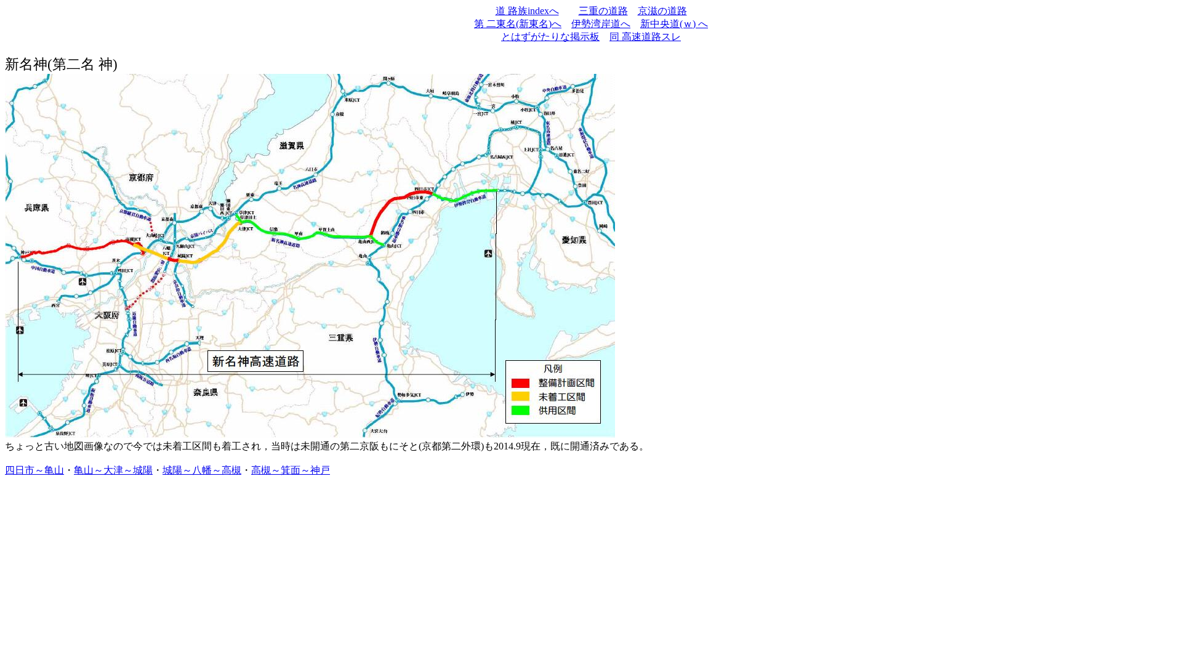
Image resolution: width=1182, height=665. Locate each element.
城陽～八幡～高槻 (202, 470)
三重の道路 (603, 11)
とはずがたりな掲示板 (550, 36)
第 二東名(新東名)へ (517, 23)
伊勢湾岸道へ (600, 23)
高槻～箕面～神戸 (290, 470)
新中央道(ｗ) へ (674, 23)
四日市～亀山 (34, 470)
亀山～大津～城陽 (113, 470)
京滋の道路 (662, 11)
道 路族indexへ (527, 11)
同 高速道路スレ (645, 36)
